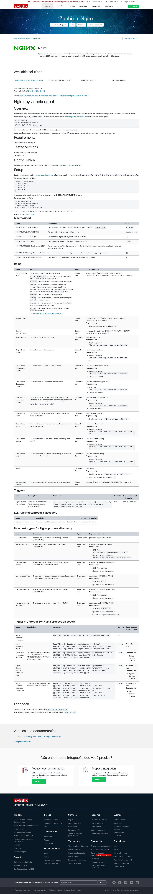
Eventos (117, 815)
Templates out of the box (67, 165)
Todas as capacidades (22, 832)
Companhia (96, 841)
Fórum (115, 849)
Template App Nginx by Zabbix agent (29, 80)
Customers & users (98, 862)
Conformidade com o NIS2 (24, 869)
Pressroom (95, 859)
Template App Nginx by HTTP (59, 80)
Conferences (118, 823)
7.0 (30, 91)
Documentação (20, 852)
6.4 (33, 91)
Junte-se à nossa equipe (100, 854)
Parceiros (95, 815)
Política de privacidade (39, 890)
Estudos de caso (20, 865)
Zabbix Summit (119, 820)
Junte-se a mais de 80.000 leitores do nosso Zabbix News (36, 882)
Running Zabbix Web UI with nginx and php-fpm (44, 737)
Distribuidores (96, 827)
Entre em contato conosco (101, 846)
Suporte (71, 820)
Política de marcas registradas (98, 867)
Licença (17, 845)
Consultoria (72, 827)
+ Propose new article (22, 742)
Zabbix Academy (74, 863)
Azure (46, 857)
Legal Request (76, 890)
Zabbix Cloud (50, 831)
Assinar (102, 882)
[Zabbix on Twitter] (114, 882)
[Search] (106, 2)
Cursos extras (73, 856)
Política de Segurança (22, 890)
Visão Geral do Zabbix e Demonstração (23, 821)
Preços (47, 815)
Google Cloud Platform (52, 860)
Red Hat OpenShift (51, 864)
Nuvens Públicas (52, 848)
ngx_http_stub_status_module (44, 175)
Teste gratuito (49, 843)
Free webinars (118, 832)
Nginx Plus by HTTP (89, 80)
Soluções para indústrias (23, 862)
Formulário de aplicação (77, 860)
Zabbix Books (118, 867)
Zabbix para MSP (74, 823)
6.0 (38, 91)
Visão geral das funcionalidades (26, 825)
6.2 (36, 91)
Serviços (72, 815)
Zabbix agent (30, 214)
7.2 (28, 91)
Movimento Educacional (122, 860)
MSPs (88, 2)
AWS (46, 853)
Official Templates (95, 25)
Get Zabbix (133, 6)
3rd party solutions (119, 80)
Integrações (36, 38)
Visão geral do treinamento (78, 846)
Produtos (27, 38)
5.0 (44, 91)
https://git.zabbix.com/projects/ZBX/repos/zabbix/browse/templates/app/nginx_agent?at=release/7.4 (54, 96)
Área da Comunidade (121, 863)
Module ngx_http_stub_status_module (77, 117)
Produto (18, 815)
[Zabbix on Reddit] (125, 882)
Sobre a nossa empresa (100, 849)
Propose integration (131, 38)
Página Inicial (18, 38)
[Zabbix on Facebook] (119, 882)
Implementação (74, 830)
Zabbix (21, 6)
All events (117, 836)
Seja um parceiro (97, 823)
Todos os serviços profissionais (75, 835)
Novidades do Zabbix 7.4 (23, 836)
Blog (115, 846)
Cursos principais (74, 849)
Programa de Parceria (99, 820)
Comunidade (95, 2)
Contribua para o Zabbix (122, 856)
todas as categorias (59, 25)
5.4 (41, 91)
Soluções (18, 857)
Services (81, 25)
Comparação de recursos (53, 823)
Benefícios (48, 837)
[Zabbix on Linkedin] (131, 882)
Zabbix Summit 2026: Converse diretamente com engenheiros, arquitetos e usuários (55, 2)
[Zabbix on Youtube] (137, 882)
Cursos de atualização (76, 853)
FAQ (45, 827)
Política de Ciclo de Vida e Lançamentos (23, 840)
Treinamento (74, 841)
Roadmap (17, 848)
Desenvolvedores (120, 853)
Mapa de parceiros (98, 830)
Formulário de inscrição (99, 834)
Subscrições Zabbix (51, 820)
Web (72, 25)
